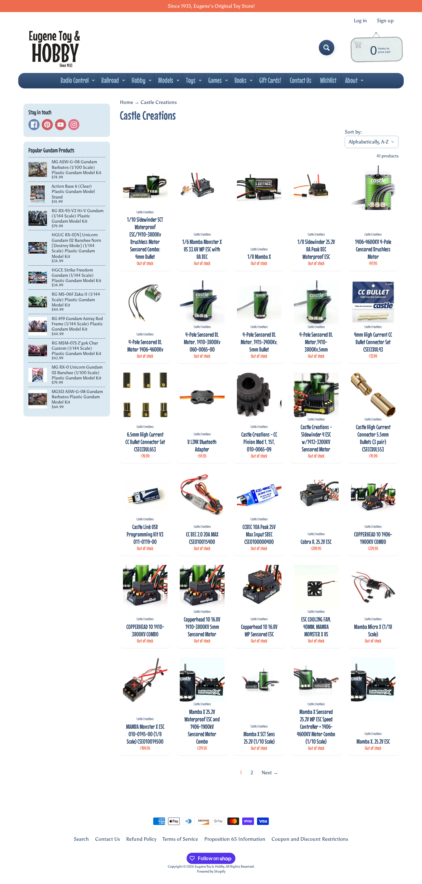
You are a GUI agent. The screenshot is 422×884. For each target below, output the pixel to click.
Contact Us (300, 80)
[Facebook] (34, 124)
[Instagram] (73, 124)
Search (81, 839)
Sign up (385, 20)
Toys (194, 82)
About (355, 82)
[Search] (326, 47)
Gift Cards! (270, 80)
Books (244, 82)
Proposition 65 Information (234, 839)
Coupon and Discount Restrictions (310, 839)
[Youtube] (60, 124)
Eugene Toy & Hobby (209, 866)
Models (169, 82)
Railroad (114, 82)
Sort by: (353, 132)
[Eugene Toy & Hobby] (54, 48)
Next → (270, 772)
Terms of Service (180, 839)
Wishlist (328, 80)
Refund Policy (141, 839)
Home (126, 102)
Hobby (142, 82)
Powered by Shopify (211, 871)
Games (219, 82)
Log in (360, 20)
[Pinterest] (47, 124)
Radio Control (78, 82)
